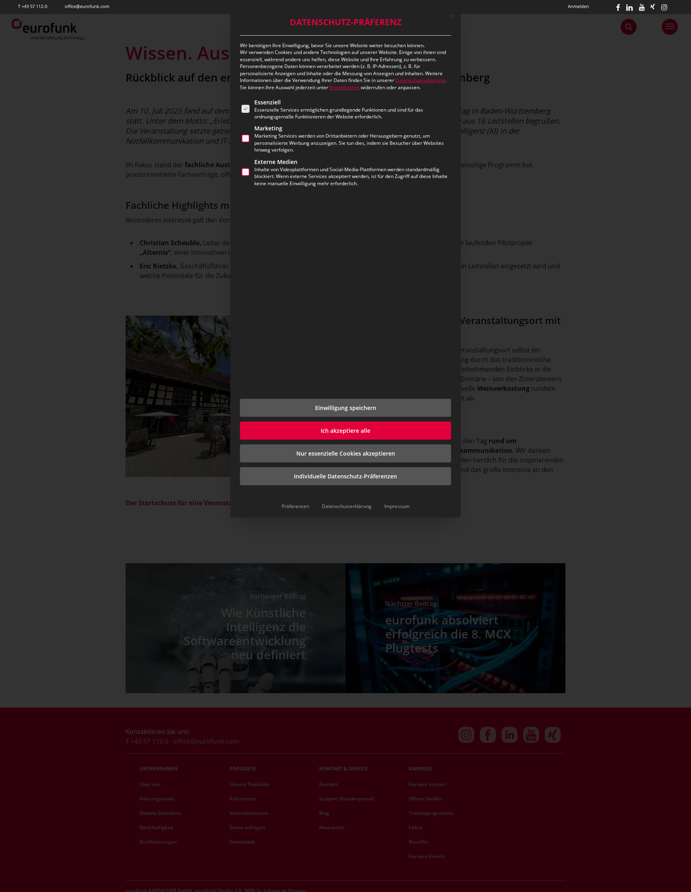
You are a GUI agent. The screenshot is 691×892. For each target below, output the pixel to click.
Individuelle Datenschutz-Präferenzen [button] (345, 476)
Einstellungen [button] (344, 87)
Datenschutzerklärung (420, 80)
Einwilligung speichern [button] (345, 408)
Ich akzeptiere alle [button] (345, 430)
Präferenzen (295, 506)
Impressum (396, 506)
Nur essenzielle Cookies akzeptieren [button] (345, 453)
